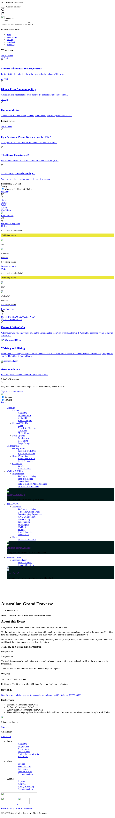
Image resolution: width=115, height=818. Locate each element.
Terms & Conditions (24, 808)
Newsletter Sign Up (26, 428)
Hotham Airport (25, 420)
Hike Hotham (18, 474)
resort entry (12, 42)
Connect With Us (20, 423)
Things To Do (13, 504)
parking (10, 39)
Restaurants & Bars (26, 458)
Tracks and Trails (25, 479)
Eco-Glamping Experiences (30, 514)
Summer (8, 397)
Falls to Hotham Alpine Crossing (32, 484)
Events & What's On (27, 539)
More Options (18, 435)
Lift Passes (22, 769)
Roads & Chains (24, 189)
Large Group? (13, 573)
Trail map (11, 44)
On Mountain (13, 446)
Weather (21, 466)
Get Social (22, 430)
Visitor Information (26, 453)
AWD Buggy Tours (26, 517)
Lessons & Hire (25, 771)
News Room (23, 749)
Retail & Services (25, 461)
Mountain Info (24, 415)
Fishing (21, 529)
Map (9, 34)
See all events (7, 55)
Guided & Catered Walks (29, 512)
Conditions (17, 463)
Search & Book (25, 562)
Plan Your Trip (24, 766)
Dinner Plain (23, 534)
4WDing (22, 527)
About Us (22, 413)
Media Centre (24, 433)
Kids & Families (25, 532)
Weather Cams (24, 468)
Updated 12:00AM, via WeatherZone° (18, 317)
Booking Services (26, 565)
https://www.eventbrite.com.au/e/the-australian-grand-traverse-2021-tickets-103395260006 (41, 695)
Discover (11, 408)
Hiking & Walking (26, 786)
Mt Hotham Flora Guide (28, 486)
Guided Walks (24, 481)
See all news (6, 126)
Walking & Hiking (15, 471)
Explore (15, 410)
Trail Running (24, 522)
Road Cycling (24, 519)
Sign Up (5, 727)
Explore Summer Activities (19, 548)
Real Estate (23, 441)
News (20, 425)
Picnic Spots (23, 524)
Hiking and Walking (16, 494)
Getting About (18, 448)
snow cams (12, 37)
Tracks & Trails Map (27, 451)
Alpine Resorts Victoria (28, 754)
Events (15, 537)
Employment (23, 438)
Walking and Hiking (27, 476)
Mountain (9, 189)
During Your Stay (20, 456)
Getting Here (23, 418)
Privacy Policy (7, 808)
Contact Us (6, 736)
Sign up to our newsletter (12, 391)
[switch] (3, 397)
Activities (16, 506)
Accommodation (14, 557)
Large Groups (24, 443)
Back (3, 402)
